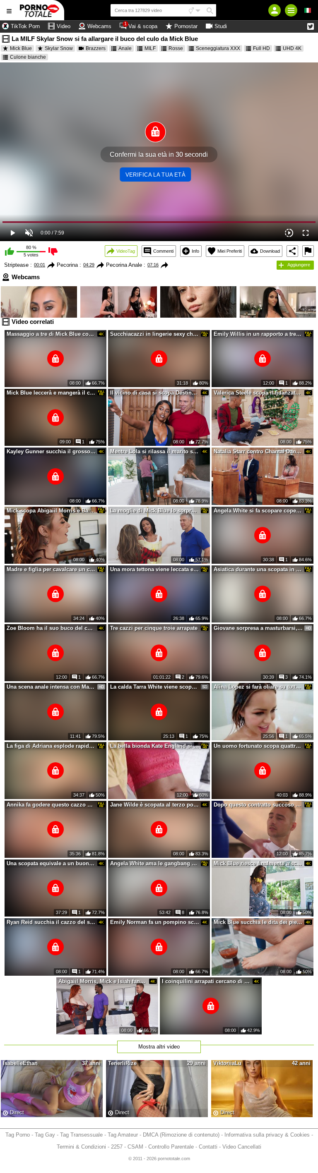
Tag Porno (17, 1135)
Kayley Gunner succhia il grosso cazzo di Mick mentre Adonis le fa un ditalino (51, 451)
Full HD (261, 48)
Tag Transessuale (81, 1135)
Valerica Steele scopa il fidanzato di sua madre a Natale (258, 393)
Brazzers (96, 48)
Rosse (176, 48)
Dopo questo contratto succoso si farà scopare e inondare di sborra (258, 805)
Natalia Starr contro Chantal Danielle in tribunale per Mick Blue (258, 451)
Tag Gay (45, 1135)
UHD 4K (292, 48)
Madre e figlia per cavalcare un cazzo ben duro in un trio (51, 569)
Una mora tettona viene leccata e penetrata (155, 569)
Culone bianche (28, 57)
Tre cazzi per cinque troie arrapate (154, 628)
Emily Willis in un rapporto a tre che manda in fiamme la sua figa (258, 334)
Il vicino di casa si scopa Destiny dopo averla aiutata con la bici (155, 393)
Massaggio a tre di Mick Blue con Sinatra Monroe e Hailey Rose (51, 334)
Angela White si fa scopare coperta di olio (258, 511)
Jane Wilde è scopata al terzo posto (155, 805)
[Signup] (274, 10)
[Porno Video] (41, 10)
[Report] (308, 251)
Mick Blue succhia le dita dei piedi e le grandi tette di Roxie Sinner (258, 922)
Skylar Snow (59, 48)
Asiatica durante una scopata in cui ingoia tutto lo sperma (258, 569)
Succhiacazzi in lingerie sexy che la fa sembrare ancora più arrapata (155, 334)
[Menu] (291, 10)
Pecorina (67, 265)
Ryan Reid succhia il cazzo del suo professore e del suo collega (51, 922)
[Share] (292, 251)
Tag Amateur (123, 1135)
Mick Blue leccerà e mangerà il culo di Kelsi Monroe (51, 393)
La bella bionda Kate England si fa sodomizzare (155, 746)
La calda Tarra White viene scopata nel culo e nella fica (155, 687)
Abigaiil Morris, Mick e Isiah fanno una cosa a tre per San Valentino (103, 981)
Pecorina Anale (124, 265)
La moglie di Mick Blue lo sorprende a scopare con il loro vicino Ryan (155, 511)
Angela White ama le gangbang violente (155, 863)
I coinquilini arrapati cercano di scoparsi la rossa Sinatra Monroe (206, 981)
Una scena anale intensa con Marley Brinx (51, 687)
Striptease (16, 265)
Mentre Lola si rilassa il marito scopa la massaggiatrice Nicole (155, 451)
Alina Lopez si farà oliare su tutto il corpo (258, 687)
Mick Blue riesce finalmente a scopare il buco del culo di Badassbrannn (258, 863)
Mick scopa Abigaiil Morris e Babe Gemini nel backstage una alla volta (51, 511)
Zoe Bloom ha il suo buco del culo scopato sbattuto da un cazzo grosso (51, 628)
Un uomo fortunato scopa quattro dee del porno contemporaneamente (258, 746)
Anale (125, 48)
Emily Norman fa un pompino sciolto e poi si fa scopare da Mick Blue (155, 922)
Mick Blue (21, 48)
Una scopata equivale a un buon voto (51, 863)
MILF (150, 48)
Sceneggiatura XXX (218, 48)
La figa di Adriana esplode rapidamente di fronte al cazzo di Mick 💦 (51, 746)
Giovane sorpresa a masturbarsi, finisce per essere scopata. (258, 628)
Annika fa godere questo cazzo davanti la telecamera (51, 805)
